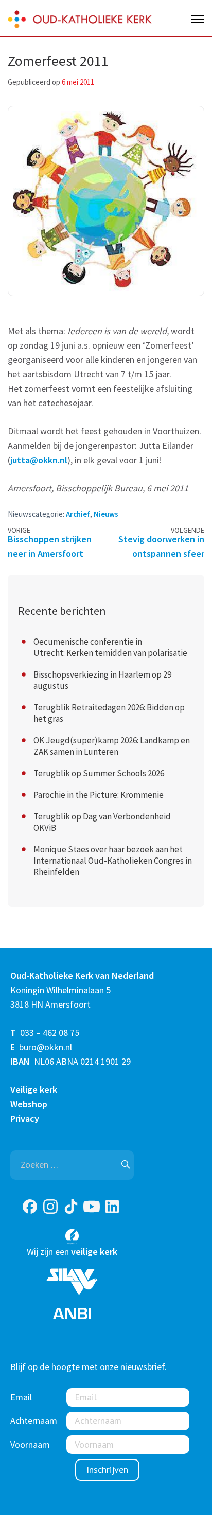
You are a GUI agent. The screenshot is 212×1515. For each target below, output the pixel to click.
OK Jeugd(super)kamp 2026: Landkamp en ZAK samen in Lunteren (111, 746)
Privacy (24, 1118)
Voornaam (30, 1444)
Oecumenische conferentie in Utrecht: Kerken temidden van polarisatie (110, 647)
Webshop (28, 1104)
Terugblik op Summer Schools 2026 (98, 773)
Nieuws (106, 514)
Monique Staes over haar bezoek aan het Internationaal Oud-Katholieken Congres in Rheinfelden (112, 861)
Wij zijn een (72, 1251)
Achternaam (33, 1421)
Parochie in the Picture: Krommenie (98, 794)
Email (21, 1397)
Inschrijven (107, 1469)
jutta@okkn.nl (38, 460)
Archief (78, 514)
